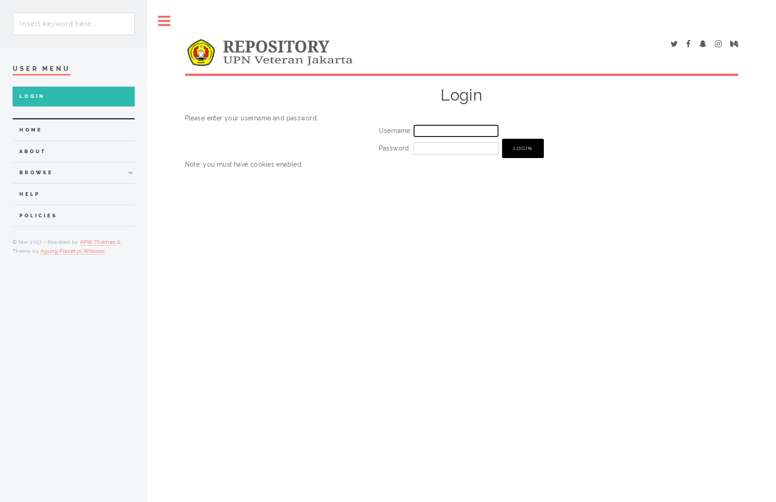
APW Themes (98, 242)
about (33, 151)
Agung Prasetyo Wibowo (72, 251)
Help (29, 194)
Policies (38, 216)
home (30, 130)
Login (32, 96)
